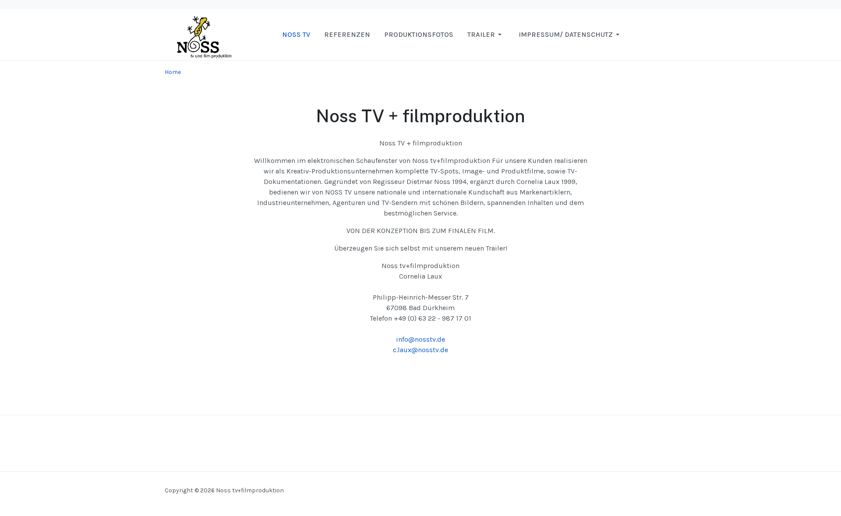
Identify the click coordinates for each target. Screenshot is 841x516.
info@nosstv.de (420, 339)
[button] (486, 34)
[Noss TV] (200, 34)
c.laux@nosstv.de (420, 350)
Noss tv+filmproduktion (250, 490)
